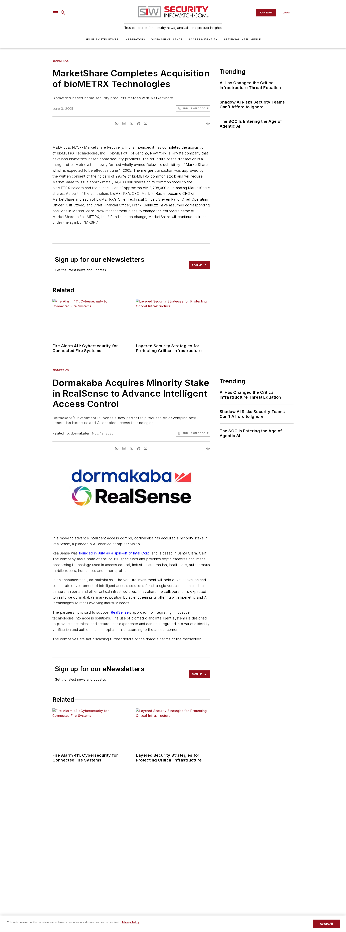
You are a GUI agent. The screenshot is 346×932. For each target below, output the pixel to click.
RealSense (120, 612)
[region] (173, 924)
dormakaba (80, 433)
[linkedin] (124, 123)
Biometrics (60, 60)
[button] (55, 13)
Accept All (326, 923)
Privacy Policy (130, 922)
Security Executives (101, 39)
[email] (146, 123)
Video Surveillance (166, 39)
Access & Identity (203, 39)
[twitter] (131, 123)
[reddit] (138, 123)
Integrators (135, 39)
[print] (208, 123)
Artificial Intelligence (242, 39)
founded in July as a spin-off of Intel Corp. (115, 553)
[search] (63, 13)
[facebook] (117, 123)
